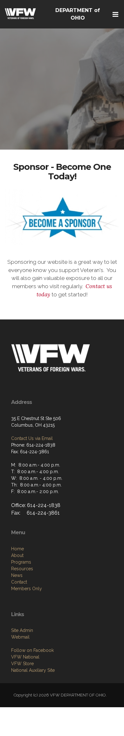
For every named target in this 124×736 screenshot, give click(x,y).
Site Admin (22, 630)
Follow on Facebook (32, 650)
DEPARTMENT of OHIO (77, 14)
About (17, 555)
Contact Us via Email (32, 438)
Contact (19, 581)
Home (17, 548)
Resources (22, 568)
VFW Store (22, 663)
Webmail (20, 637)
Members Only (26, 588)
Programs (21, 562)
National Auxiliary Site (33, 670)
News (17, 575)
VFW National (25, 656)
